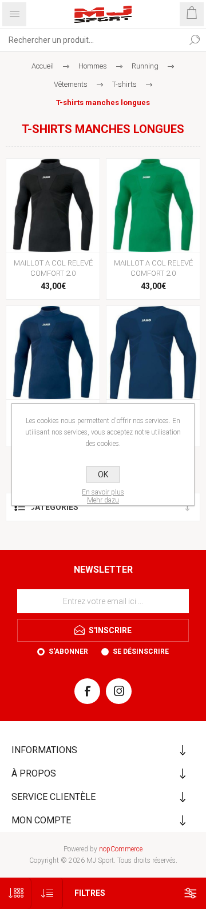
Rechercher (194, 40)
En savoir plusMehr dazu (103, 496)
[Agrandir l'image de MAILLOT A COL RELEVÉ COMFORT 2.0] (53, 205)
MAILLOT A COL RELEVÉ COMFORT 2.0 (53, 268)
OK (103, 474)
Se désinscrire (141, 651)
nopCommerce (120, 849)
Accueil (42, 66)
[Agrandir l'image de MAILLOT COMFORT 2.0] (153, 352)
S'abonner (68, 651)
